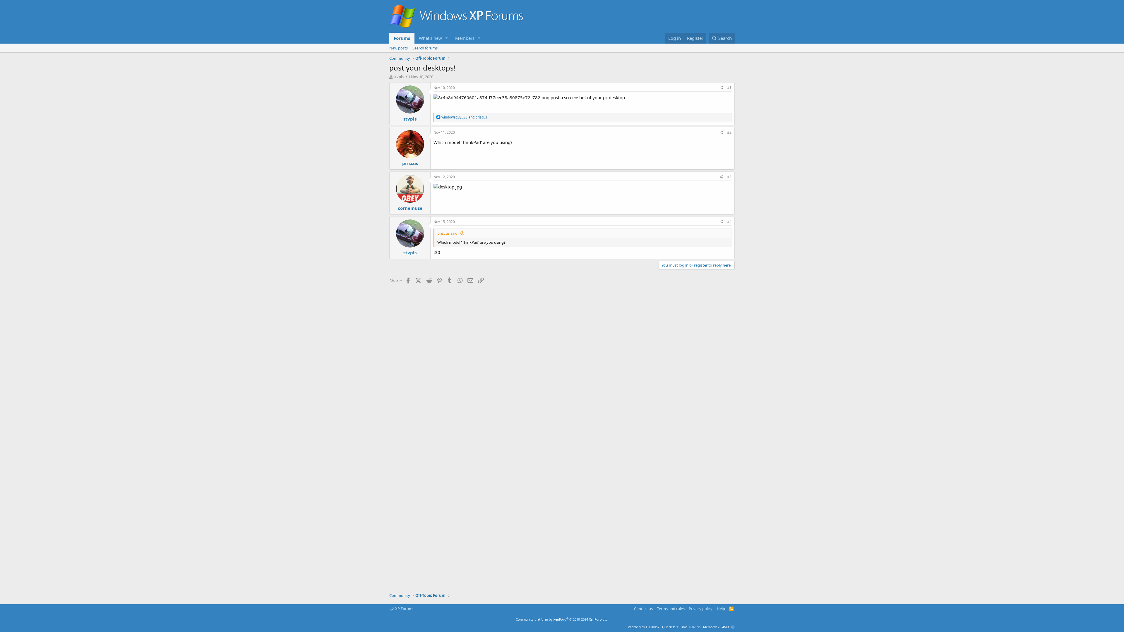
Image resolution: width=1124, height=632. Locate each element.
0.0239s (694, 627)
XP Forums (404, 608)
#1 (729, 87)
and (464, 117)
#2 (729, 132)
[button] (447, 38)
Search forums (425, 48)
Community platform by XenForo (562, 619)
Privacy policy (700, 608)
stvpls (398, 76)
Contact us (643, 608)
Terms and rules (671, 608)
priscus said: (447, 233)
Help (721, 608)
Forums (402, 38)
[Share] (721, 88)
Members (464, 38)
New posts (398, 48)
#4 (729, 221)
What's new (430, 38)
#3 (729, 176)
